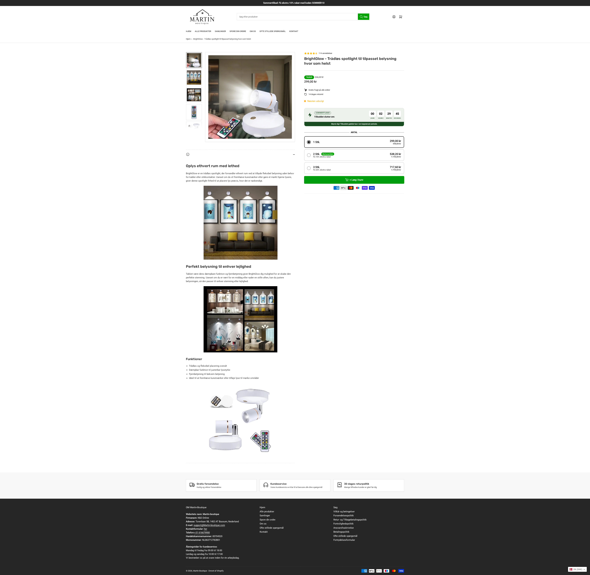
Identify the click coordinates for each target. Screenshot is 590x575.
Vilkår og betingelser (344, 511)
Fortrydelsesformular (344, 540)
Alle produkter (203, 31)
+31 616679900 (202, 532)
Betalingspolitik (341, 531)
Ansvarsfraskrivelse (343, 527)
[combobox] (303, 16)
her (205, 529)
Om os (253, 31)
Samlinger (220, 31)
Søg (335, 507)
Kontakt (293, 31)
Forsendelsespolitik (343, 515)
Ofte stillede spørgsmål (273, 31)
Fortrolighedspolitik (343, 523)
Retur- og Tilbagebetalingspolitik (350, 519)
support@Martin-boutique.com (209, 525)
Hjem (188, 31)
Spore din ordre (238, 31)
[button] (354, 142)
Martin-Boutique (200, 571)
